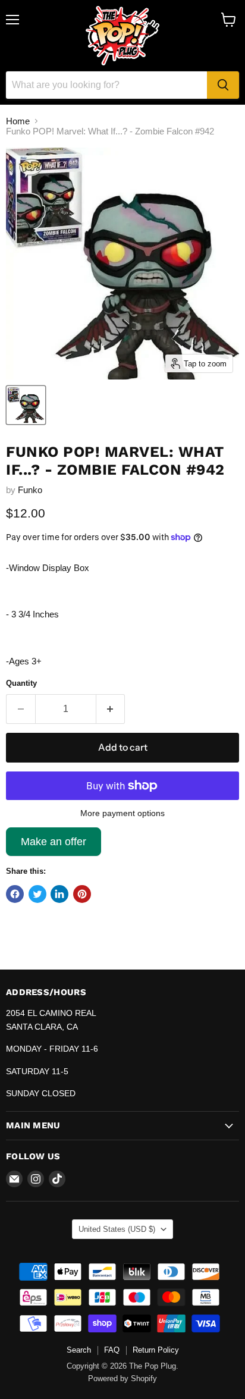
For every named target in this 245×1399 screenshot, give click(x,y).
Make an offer (53, 846)
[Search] (223, 85)
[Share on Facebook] (15, 894)
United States (116, 1229)
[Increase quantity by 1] (110, 709)
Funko (30, 490)
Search (79, 1349)
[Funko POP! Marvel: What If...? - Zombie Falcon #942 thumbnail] (26, 405)
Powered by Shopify (122, 1378)
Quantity (21, 683)
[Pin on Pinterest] (82, 894)
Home (18, 121)
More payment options (122, 813)
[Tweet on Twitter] (37, 894)
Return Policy (156, 1349)
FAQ (112, 1349)
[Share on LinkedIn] (59, 894)
